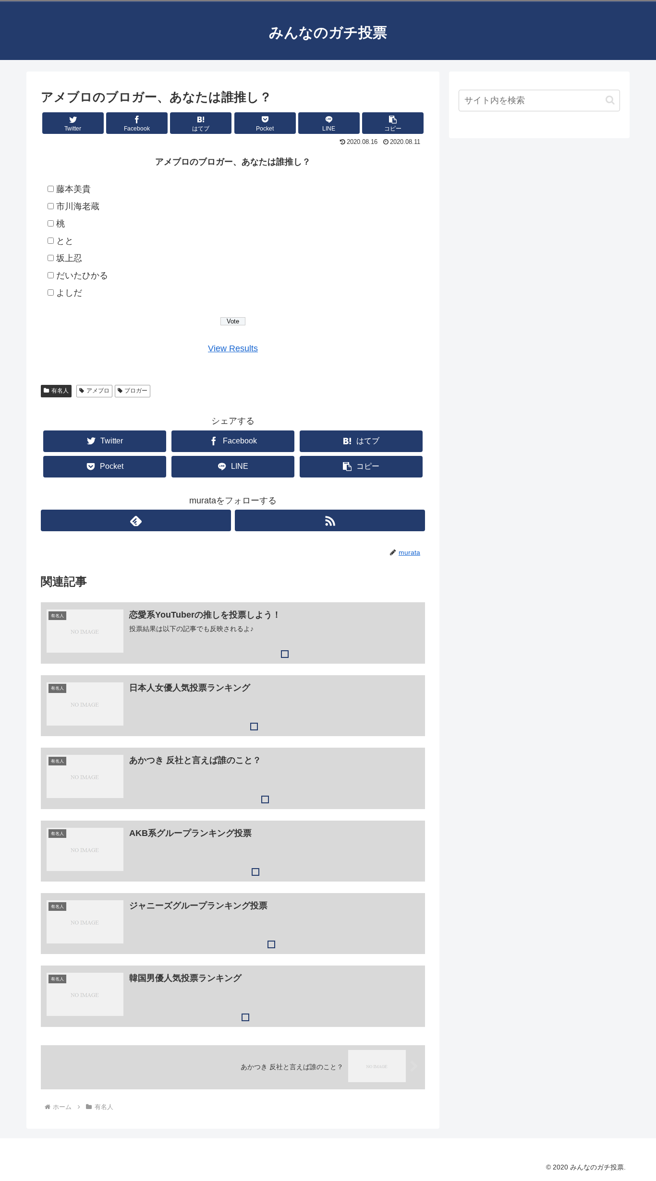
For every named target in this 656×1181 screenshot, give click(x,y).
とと (64, 241)
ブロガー (135, 390)
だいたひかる (82, 275)
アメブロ (97, 390)
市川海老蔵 (77, 206)
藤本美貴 (73, 189)
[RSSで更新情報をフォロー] (330, 520)
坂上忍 (69, 258)
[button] (393, 123)
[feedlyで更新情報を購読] (136, 520)
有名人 (60, 390)
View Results (233, 348)
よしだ (69, 293)
